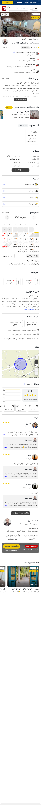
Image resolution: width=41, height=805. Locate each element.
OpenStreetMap (33, 377)
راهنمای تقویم (31, 256)
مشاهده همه (22, 99)
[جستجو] (10, 8)
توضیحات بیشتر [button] (29, 309)
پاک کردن (6, 256)
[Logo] (4, 8)
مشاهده (7, 2)
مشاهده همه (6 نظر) (22, 513)
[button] (31, 229)
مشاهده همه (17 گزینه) (21, 170)
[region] (20, 364)
